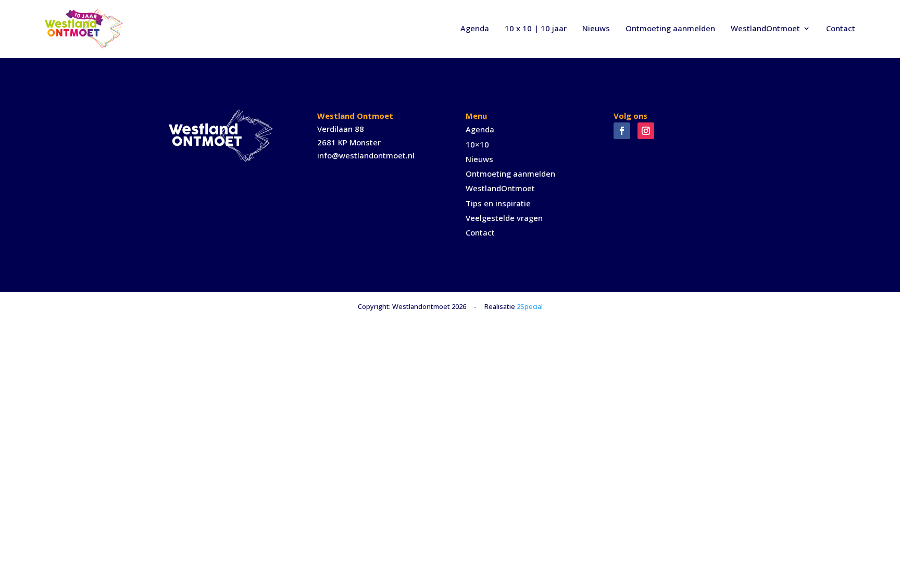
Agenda (474, 28)
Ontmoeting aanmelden (670, 28)
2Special (530, 306)
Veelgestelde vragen (504, 218)
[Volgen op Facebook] (622, 130)
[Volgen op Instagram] (646, 130)
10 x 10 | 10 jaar (536, 28)
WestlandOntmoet (765, 28)
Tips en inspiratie (498, 203)
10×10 (477, 144)
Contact (840, 28)
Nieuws (596, 28)
